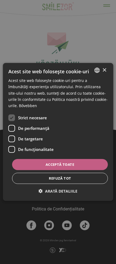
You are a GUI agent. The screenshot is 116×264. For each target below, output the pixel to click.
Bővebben (28, 105)
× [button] (104, 70)
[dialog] (58, 132)
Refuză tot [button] (60, 178)
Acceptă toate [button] (60, 164)
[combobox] (97, 70)
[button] (58, 191)
